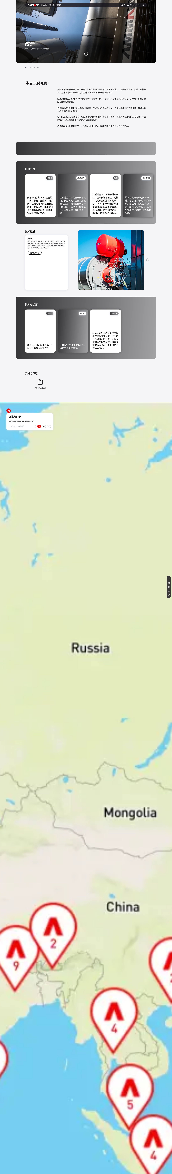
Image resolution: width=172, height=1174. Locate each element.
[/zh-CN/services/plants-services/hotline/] (168, 591)
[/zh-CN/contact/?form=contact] (168, 587)
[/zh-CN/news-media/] (168, 583)
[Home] (25, 67)
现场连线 (58, 5)
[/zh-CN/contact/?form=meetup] (168, 595)
